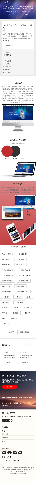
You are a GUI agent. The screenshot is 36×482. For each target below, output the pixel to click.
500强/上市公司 (6, 323)
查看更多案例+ (6, 434)
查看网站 (9, 45)
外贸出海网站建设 (7, 270)
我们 (3, 441)
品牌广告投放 (6, 259)
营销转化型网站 (24, 281)
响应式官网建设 (6, 291)
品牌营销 (23, 247)
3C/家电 (4, 313)
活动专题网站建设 (24, 275)
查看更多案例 (24, 332)
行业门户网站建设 (7, 275)
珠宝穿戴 (26, 307)
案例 (3, 431)
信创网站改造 (20, 259)
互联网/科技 (5, 302)
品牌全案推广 (23, 254)
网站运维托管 (20, 264)
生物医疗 (18, 297)
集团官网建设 (20, 286)
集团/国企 (14, 318)
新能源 (29, 297)
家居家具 (4, 307)
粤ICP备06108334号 (24, 467)
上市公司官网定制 (23, 291)
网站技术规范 (6, 264)
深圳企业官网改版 (7, 281)
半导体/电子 (5, 297)
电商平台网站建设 (24, 270)
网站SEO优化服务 (7, 254)
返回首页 (11, 332)
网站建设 (5, 427)
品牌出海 (5, 437)
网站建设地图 (23, 473)
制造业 (16, 307)
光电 (3, 318)
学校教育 (27, 313)
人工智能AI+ (19, 302)
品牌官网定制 (14, 247)
